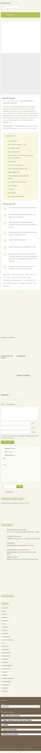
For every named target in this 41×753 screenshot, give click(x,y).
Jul (3, 643)
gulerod (9, 274)
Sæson (5, 672)
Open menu (10, 15)
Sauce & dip (6, 669)
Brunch (5, 614)
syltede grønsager (8, 678)
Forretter (5, 627)
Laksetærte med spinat (14, 536)
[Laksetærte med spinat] (7, 347)
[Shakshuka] (7, 386)
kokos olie (14, 277)
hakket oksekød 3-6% (18, 274)
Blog (4, 611)
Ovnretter (6, 659)
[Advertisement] (20, 73)
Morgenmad (6, 656)
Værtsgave (6, 685)
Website (33, 432)
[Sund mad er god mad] (6, 3)
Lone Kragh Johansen (26, 101)
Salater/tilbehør (7, 665)
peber (29, 277)
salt (4, 283)
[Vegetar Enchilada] (23, 366)
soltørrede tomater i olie (13, 283)
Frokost (5, 630)
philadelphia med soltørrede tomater (12, 280)
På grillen (5, 662)
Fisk (4, 624)
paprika (24, 277)
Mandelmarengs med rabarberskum (18, 550)
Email (32, 427)
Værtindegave (7, 681)
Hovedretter (6, 103)
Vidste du (5, 691)
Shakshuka (5, 395)
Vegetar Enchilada (23, 375)
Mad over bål (7, 652)
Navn (32, 423)
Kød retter (14, 103)
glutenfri (5, 633)
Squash (23, 283)
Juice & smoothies (8, 640)
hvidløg (8, 277)
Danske (5, 617)
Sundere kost (9, 492)
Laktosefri (6, 649)
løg (20, 277)
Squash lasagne (8, 98)
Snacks (5, 675)
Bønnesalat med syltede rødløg (16, 529)
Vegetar (5, 688)
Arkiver (3, 704)
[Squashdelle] (23, 347)
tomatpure (29, 283)
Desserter (6, 620)
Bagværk (5, 608)
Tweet (4, 464)
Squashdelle (21, 356)
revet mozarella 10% (29, 280)
